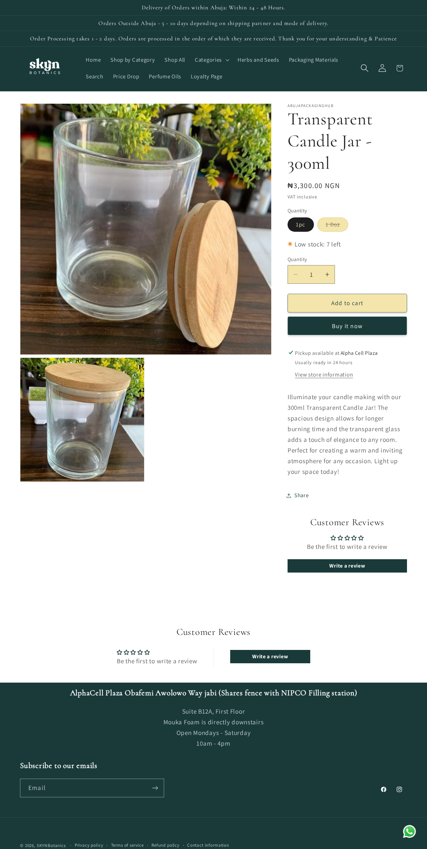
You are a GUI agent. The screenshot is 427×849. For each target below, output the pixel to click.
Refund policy (165, 845)
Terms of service (127, 845)
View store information (324, 374)
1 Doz (337, 226)
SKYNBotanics (51, 845)
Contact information (208, 845)
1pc (301, 224)
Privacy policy (89, 845)
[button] (211, 60)
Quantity (297, 259)
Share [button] (301, 495)
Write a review (347, 565)
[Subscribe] (155, 788)
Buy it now (347, 326)
